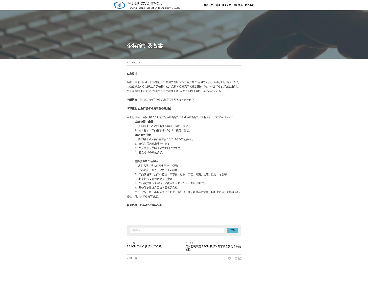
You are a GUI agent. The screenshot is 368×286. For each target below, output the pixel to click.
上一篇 (132, 243)
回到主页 (133, 258)
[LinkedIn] (229, 258)
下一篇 (188, 243)
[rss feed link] (239, 258)
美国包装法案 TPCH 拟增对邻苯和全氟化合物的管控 (213, 248)
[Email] (236, 258)
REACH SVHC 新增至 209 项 (144, 246)
